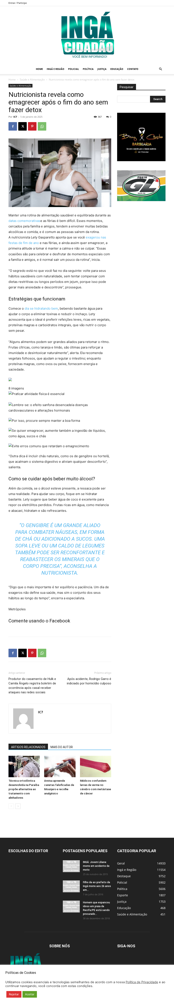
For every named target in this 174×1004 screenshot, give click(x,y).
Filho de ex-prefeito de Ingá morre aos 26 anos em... (97, 886)
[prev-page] (11, 806)
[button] (160, 69)
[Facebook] (12, 126)
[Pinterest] (32, 126)
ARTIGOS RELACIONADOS (28, 747)
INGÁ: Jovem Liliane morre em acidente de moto (96, 866)
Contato (132, 69)
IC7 (15, 116)
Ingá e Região (55, 69)
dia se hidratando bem (41, 308)
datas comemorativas (24, 221)
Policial (73, 69)
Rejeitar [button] (14, 994)
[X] (22, 126)
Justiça (102, 69)
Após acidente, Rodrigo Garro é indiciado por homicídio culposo (89, 681)
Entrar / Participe (17, 2)
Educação (116, 69)
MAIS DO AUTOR (62, 747)
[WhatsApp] (42, 126)
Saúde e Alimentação (32, 79)
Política (88, 69)
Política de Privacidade (142, 982)
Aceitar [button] (29, 994)
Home (39, 69)
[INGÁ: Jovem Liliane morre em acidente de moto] (71, 866)
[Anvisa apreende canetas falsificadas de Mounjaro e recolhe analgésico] (59, 766)
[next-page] (18, 806)
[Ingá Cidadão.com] (87, 35)
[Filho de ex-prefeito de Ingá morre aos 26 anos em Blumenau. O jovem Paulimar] (71, 886)
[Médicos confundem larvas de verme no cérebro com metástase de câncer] (95, 766)
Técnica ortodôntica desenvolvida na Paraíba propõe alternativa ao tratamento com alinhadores (23, 789)
